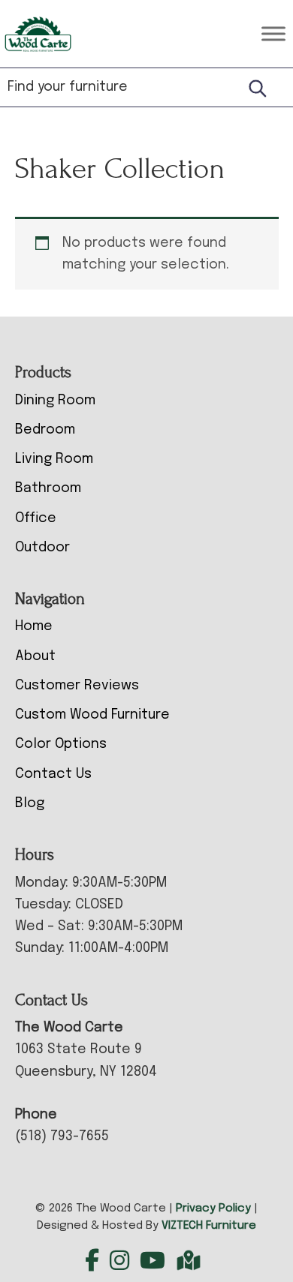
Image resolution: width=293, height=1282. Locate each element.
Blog (29, 803)
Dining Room (55, 400)
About (35, 656)
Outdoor (42, 547)
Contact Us (53, 774)
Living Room (54, 459)
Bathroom (48, 488)
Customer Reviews (77, 685)
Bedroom (45, 430)
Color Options (61, 744)
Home (34, 626)
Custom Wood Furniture (92, 715)
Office (35, 518)
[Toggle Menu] (273, 33)
